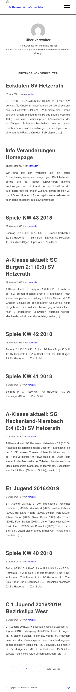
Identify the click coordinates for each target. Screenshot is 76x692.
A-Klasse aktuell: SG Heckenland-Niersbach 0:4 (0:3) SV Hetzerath (34, 420)
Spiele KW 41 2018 (29, 376)
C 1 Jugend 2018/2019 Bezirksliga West (33, 607)
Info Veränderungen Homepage (30, 153)
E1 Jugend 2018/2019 (32, 488)
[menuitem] (57, 7)
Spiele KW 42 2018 (29, 334)
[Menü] (65, 7)
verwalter (29, 93)
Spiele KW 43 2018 (29, 217)
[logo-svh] (31, 7)
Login (68, 687)
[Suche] (57, 7)
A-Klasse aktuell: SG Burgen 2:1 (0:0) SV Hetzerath (32, 266)
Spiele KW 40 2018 (29, 553)
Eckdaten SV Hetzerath (34, 85)
